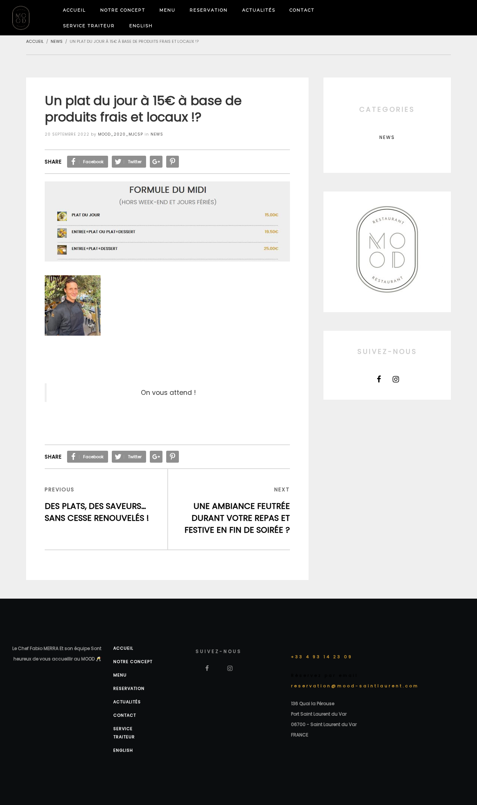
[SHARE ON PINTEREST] (172, 162)
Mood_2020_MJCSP (120, 134)
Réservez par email (324, 675)
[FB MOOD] (379, 379)
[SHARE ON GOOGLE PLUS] (156, 162)
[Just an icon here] (395, 379)
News (157, 134)
